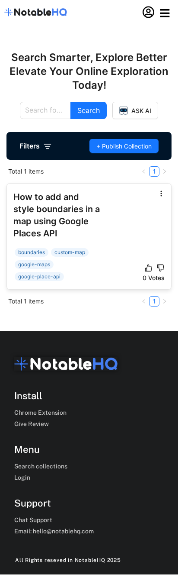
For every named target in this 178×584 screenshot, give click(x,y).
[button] (165, 13)
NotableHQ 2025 (98, 560)
